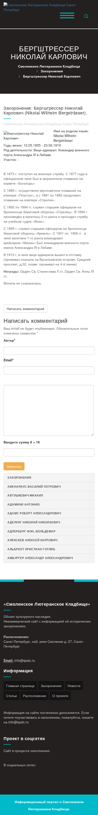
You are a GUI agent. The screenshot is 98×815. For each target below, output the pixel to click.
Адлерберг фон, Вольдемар (31, 531)
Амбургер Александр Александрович (40, 558)
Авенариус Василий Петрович (34, 487)
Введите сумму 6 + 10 (22, 442)
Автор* (9, 340)
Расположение (34, 695)
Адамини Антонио (23, 504)
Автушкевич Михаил (25, 495)
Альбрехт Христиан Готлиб (31, 549)
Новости (74, 685)
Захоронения (19, 478)
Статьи (11, 695)
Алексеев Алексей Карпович (32, 540)
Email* (9, 360)
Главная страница (20, 685)
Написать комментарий (25, 308)
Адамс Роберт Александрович (34, 513)
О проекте (60, 695)
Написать (14, 466)
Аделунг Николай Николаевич (33, 522)
